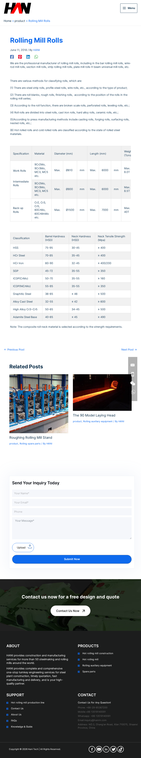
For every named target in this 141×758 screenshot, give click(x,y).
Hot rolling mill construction (97, 653)
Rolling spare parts (30, 443)
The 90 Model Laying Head (94, 415)
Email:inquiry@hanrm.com (92, 720)
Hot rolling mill (90, 659)
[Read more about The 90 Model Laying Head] (102, 392)
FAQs (14, 720)
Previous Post (14, 349)
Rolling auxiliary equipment (98, 421)
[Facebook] (12, 57)
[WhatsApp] (36, 57)
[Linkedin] (28, 57)
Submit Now (72, 559)
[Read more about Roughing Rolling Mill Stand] (38, 403)
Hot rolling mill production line (27, 702)
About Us (16, 714)
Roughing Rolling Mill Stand (30, 437)
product (13, 443)
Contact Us (17, 708)
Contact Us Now (67, 611)
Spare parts (88, 671)
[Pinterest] (20, 57)
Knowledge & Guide (21, 726)
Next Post (129, 349)
